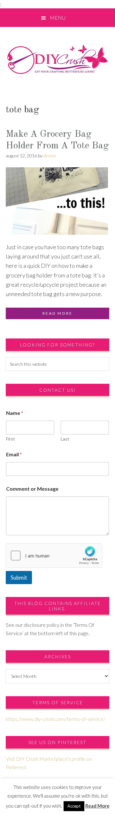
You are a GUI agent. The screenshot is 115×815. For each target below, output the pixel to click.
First (10, 439)
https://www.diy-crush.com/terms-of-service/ (55, 719)
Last (65, 439)
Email (14, 454)
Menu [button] (57, 17)
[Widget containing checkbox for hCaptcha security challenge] (54, 555)
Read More (97, 806)
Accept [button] (73, 806)
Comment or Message (32, 489)
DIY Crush (57, 59)
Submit (19, 577)
